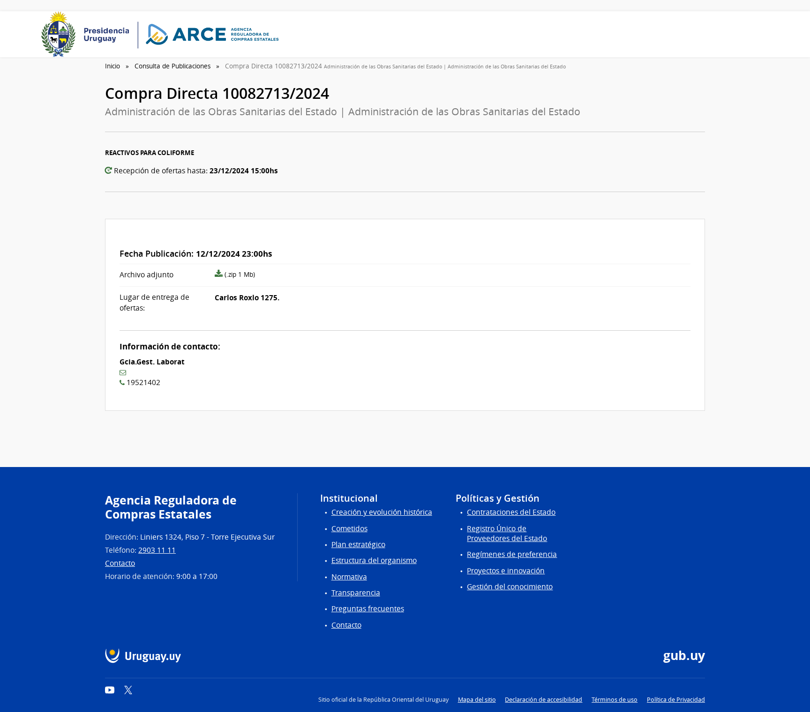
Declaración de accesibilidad (543, 700)
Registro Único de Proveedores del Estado (507, 533)
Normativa (349, 577)
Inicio (112, 66)
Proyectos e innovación (506, 571)
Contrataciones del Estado (511, 512)
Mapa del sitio (477, 700)
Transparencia (355, 593)
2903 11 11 (157, 550)
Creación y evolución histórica (381, 512)
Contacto (120, 563)
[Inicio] (163, 34)
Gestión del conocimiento (510, 587)
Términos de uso (615, 700)
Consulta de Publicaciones (172, 66)
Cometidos (349, 529)
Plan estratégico (358, 544)
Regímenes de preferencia (512, 554)
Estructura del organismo (374, 560)
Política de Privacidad (676, 700)
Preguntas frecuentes (367, 609)
